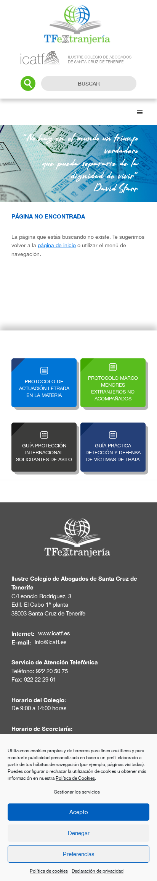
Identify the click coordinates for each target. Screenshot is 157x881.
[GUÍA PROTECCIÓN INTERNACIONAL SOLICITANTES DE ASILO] (44, 427)
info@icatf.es (51, 642)
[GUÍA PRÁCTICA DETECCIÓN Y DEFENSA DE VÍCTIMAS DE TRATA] (113, 427)
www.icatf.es (54, 633)
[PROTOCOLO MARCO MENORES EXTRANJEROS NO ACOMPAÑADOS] (113, 363)
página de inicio (57, 245)
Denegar (79, 833)
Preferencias (79, 854)
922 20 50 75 (52, 671)
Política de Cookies (75, 778)
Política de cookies (49, 871)
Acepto (78, 812)
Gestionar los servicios (77, 792)
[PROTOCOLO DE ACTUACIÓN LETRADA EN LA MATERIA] (44, 363)
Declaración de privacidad (97, 871)
